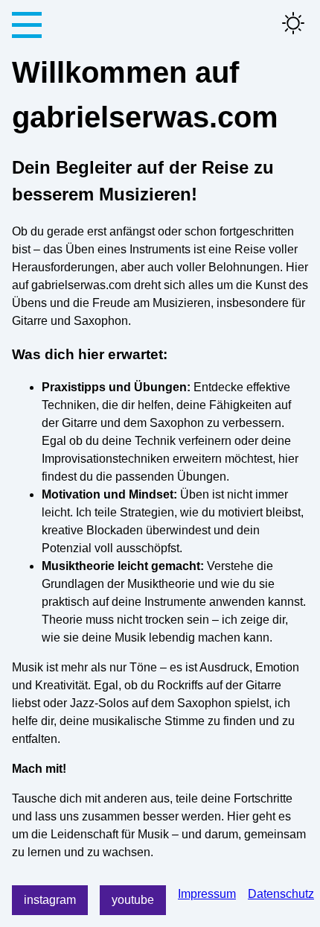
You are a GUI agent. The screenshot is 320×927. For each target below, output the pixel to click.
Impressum (207, 894)
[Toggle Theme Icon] (293, 24)
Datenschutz (281, 894)
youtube (133, 899)
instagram (50, 899)
